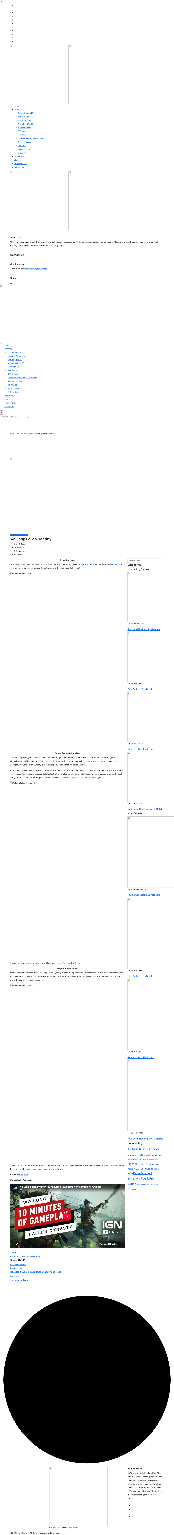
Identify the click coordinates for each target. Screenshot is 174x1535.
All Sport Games (24, 142)
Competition (145, 1159)
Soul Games (141, 1184)
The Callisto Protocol (139, 689)
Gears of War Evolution (140, 749)
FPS (146, 1164)
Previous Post (16, 1268)
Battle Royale (132, 1159)
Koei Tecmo (115, 564)
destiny (13, 1256)
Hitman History (19, 1280)
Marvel (130, 1169)
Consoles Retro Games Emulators (32, 138)
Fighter (132, 1164)
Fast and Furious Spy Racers (143, 629)
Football (140, 1164)
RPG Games (22, 135)
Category (18, 110)
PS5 (26, 1174)
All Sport (143, 1155)
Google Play (19, 156)
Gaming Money (154, 1164)
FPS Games (22, 131)
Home (16, 106)
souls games (27, 1256)
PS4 (21, 1174)
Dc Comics (22, 146)
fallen (19, 1256)
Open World (146, 1169)
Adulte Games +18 (133, 1155)
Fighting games (24, 120)
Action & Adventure (26, 117)
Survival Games (24, 128)
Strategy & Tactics (152, 1184)
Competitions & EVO (26, 113)
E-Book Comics (24, 153)
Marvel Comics (24, 149)
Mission (137, 1169)
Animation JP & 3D (25, 124)
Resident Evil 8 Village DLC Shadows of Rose (35, 1271)
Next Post (14, 1276)
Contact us (19, 167)
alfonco (20, 547)
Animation (154, 1155)
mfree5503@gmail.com (36, 269)
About (16, 160)
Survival (132, 1189)
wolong (36, 1256)
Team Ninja (89, 564)
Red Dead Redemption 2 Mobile (145, 809)
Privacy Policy (20, 164)
